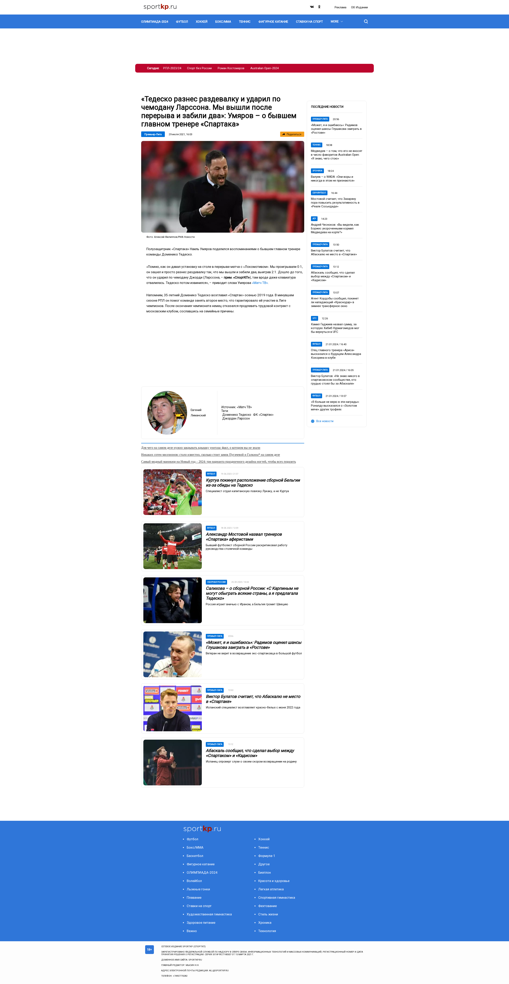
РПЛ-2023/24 (172, 68)
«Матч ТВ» (260, 283)
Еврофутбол (319, 193)
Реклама (341, 7)
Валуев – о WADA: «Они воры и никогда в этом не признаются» (333, 178)
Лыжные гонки (198, 889)
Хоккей (264, 839)
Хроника (317, 171)
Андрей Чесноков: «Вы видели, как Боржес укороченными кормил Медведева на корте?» (335, 228)
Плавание (194, 897)
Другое (264, 864)
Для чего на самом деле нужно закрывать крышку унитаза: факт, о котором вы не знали (200, 447)
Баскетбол (195, 856)
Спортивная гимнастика (276, 897)
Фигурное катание (201, 864)
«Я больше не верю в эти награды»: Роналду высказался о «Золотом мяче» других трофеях (335, 405)
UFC (315, 318)
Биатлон (264, 872)
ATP (314, 219)
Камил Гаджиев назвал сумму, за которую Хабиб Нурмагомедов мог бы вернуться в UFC (335, 328)
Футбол (317, 344)
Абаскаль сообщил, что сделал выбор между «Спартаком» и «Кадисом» (250, 753)
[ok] (319, 8)
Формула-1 (266, 856)
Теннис (317, 145)
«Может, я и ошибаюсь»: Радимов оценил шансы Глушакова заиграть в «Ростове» (253, 645)
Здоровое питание (201, 923)
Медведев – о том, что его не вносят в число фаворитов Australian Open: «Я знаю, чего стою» (336, 154)
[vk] (312, 8)
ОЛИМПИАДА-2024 (202, 872)
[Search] (366, 21)
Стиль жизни (268, 914)
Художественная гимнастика (209, 914)
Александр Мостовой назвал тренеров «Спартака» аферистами (244, 537)
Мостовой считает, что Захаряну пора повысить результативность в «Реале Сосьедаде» (335, 202)
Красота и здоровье (273, 881)
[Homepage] (160, 7)
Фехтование (267, 906)
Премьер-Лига (153, 134)
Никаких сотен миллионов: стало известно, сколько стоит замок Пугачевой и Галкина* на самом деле (210, 454)
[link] (222, 187)
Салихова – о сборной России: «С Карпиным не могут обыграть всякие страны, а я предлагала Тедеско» (252, 593)
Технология (267, 931)
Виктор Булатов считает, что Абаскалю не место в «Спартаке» (334, 252)
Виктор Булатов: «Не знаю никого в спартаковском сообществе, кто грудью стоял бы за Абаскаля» (335, 379)
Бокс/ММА (195, 847)
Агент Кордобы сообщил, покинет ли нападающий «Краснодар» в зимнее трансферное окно (335, 302)
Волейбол (194, 881)
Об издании (359, 7)
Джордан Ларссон (236, 418)
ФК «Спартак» (263, 415)
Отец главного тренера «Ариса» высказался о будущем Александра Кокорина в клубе (336, 353)
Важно (192, 931)
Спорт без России (199, 68)
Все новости (324, 421)
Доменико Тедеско (236, 415)
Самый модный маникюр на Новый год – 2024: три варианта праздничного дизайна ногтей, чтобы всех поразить (218, 461)
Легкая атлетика (271, 889)
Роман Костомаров (231, 68)
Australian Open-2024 (264, 68)
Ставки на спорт (199, 906)
